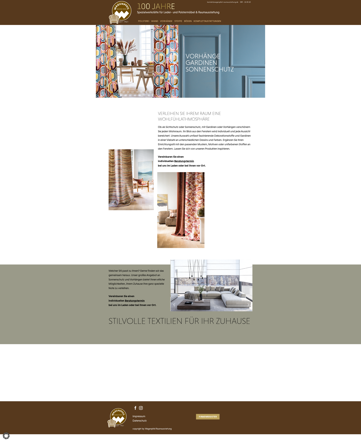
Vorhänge (166, 21)
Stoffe (178, 21)
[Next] (248, 304)
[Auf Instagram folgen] (141, 408)
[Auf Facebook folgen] (135, 408)
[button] (6, 436)
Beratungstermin (184, 161)
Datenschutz (140, 420)
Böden (188, 21)
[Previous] (174, 304)
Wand (154, 21)
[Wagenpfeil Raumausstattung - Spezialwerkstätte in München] (121, 12)
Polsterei (143, 21)
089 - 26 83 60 (245, 2)
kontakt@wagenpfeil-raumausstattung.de (222, 2)
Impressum (139, 416)
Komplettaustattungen (207, 21)
